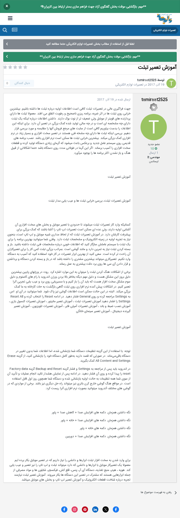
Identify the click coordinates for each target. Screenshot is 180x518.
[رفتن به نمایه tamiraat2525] (171, 83)
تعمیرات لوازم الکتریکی (129, 84)
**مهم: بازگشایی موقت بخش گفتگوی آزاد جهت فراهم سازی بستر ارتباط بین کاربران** (93, 6)
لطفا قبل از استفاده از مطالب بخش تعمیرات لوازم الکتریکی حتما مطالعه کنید (90, 44)
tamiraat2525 (146, 80)
